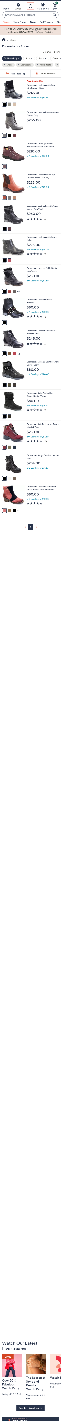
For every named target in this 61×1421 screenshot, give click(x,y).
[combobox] (27, 15)
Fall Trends (46, 22)
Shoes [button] (9, 64)
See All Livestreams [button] (30, 1408)
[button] (6, 7)
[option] (30, 30)
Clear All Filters (51, 51)
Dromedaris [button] (25, 64)
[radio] (4, 104)
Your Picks (19, 22)
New (33, 22)
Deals (6, 22)
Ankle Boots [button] (45, 64)
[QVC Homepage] (3, 40)
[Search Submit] (55, 15)
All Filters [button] (17, 73)
